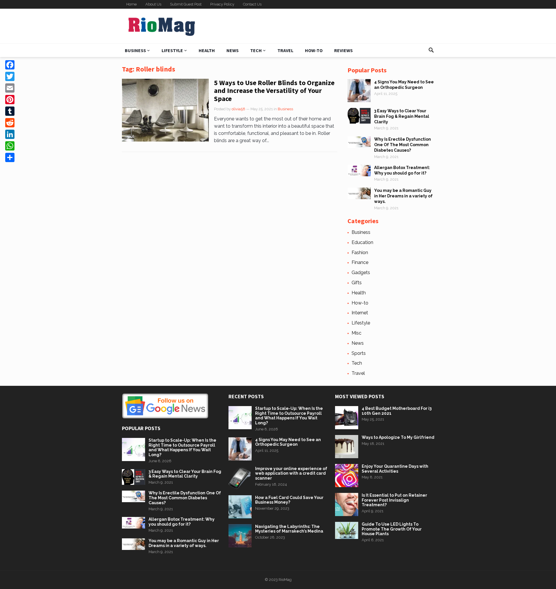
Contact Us (252, 4)
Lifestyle (172, 50)
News (232, 50)
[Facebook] (10, 65)
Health (207, 50)
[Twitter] (10, 76)
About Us (153, 4)
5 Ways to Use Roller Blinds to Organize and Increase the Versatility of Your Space (274, 90)
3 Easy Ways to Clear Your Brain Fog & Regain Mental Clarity (401, 116)
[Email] (10, 88)
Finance (360, 262)
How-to (314, 50)
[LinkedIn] (10, 134)
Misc (356, 333)
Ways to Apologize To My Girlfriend (398, 437)
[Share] (10, 157)
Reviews (343, 50)
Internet (360, 312)
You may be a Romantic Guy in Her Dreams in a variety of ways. (403, 196)
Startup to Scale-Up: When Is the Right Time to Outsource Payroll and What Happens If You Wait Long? (182, 447)
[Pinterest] (10, 99)
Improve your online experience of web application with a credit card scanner (291, 473)
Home (131, 4)
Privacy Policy (222, 4)
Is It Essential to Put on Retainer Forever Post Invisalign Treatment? (394, 500)
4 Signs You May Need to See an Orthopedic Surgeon (288, 442)
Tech (256, 50)
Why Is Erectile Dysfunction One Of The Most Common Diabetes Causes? (402, 145)
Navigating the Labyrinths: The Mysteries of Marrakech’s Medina (289, 529)
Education (362, 242)
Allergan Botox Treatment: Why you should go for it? (182, 521)
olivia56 (238, 109)
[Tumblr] (10, 111)
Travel (285, 50)
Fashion (360, 252)
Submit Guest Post (186, 4)
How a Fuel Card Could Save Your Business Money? (289, 500)
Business (135, 50)
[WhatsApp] (10, 146)
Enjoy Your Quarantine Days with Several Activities (395, 469)
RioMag (285, 579)
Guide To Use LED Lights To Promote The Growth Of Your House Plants (392, 529)
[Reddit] (10, 123)
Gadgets (361, 272)
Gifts (357, 282)
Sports (359, 353)
